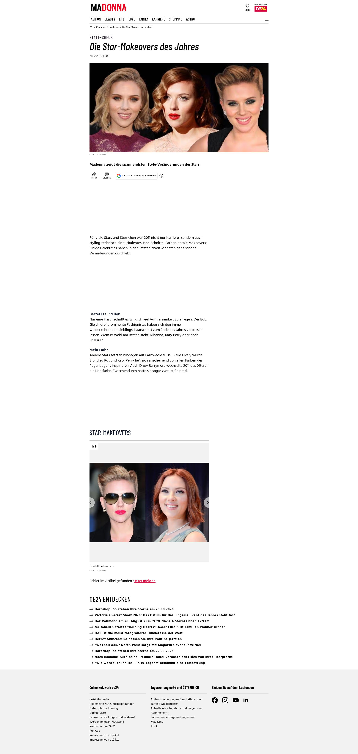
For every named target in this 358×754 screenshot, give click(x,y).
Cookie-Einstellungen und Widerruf (112, 717)
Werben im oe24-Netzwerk (107, 721)
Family (143, 19)
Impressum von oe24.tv (104, 739)
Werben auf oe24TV (102, 726)
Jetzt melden (145, 581)
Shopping (175, 19)
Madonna (114, 27)
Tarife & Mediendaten (164, 704)
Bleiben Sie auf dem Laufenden (233, 687)
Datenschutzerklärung (104, 708)
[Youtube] (236, 700)
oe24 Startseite (99, 699)
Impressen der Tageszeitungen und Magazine (173, 719)
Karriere (158, 19)
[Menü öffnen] (266, 19)
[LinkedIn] (246, 700)
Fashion (95, 19)
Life (122, 19)
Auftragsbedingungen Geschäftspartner (176, 699)
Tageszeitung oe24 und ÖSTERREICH (175, 687)
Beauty (110, 19)
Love (131, 19)
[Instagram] (225, 700)
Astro (190, 19)
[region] (149, 507)
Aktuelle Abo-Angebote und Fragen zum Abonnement (176, 710)
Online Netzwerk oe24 (104, 687)
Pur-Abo (95, 730)
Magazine (101, 27)
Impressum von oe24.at (104, 735)
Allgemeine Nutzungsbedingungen (112, 704)
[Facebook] (215, 700)
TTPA (154, 726)
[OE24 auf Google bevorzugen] (161, 175)
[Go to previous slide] (89, 502)
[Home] (91, 27)
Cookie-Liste (98, 713)
